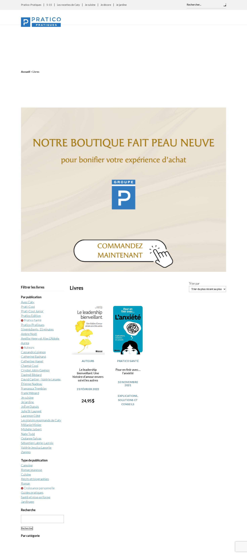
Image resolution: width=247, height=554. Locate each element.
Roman (25, 441)
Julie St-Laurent (31, 369)
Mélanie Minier (31, 382)
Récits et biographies (35, 436)
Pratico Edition (31, 273)
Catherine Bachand (33, 314)
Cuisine (26, 432)
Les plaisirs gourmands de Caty (41, 378)
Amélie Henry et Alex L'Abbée (40, 296)
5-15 (49, 4)
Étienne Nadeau (31, 341)
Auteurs (29, 305)
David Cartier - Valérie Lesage (41, 337)
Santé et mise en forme (35, 455)
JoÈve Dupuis (30, 364)
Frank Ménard (30, 350)
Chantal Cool (29, 323)
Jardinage (27, 459)
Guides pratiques (32, 450)
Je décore (105, 4)
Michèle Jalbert (31, 387)
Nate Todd (28, 391)
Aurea (25, 300)
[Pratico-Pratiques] (41, 22)
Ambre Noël (29, 291)
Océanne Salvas (31, 396)
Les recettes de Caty (68, 4)
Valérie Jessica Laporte (36, 405)
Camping (27, 423)
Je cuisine (90, 4)
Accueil (25, 29)
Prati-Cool (28, 264)
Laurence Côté (30, 373)
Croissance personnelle (39, 445)
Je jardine (121, 4)
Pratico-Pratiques (31, 4)
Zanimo (26, 409)
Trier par (194, 241)
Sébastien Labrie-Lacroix (37, 400)
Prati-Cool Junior (32, 269)
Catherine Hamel (32, 319)
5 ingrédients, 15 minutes (37, 287)
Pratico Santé (32, 278)
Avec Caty (27, 260)
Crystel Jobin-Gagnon (35, 328)
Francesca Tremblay (34, 346)
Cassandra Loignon (33, 309)
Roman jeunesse (31, 427)
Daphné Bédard (31, 332)
